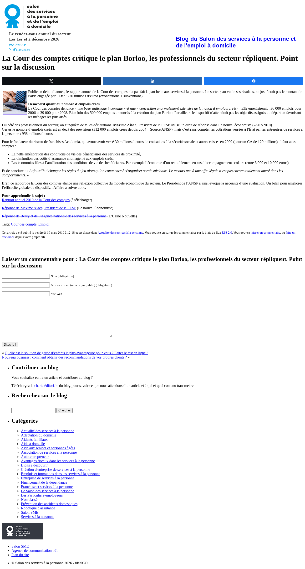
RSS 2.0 (227, 232)
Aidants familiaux (34, 439)
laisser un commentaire (265, 232)
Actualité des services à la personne (120, 232)
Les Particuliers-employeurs (42, 495)
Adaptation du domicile (38, 435)
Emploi (43, 224)
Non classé (29, 499)
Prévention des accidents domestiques (49, 504)
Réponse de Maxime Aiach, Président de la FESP (39, 208)
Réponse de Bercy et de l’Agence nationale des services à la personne (54, 216)
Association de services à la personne (49, 452)
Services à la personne (37, 517)
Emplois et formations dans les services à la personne (60, 474)
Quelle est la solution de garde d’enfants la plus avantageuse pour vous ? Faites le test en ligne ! (76, 353)
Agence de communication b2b (34, 550)
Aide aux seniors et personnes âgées (48, 448)
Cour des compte (23, 224)
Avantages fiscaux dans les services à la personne (58, 461)
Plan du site (20, 555)
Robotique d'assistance (38, 508)
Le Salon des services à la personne (47, 491)
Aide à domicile (33, 444)
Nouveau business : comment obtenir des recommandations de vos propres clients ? (64, 357)
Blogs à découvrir (34, 465)
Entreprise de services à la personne (47, 478)
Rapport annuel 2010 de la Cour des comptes (36, 200)
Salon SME (29, 512)
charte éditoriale (46, 386)
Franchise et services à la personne (47, 487)
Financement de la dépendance (44, 482)
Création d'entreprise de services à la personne (55, 469)
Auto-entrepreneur (35, 457)
